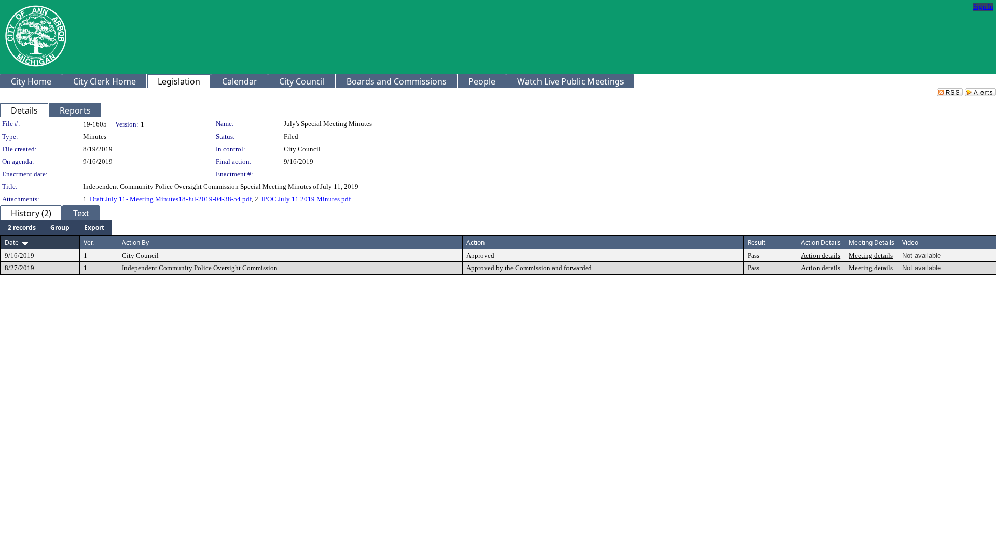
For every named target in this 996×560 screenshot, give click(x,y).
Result (756, 242)
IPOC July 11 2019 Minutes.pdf (306, 199)
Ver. (89, 242)
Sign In (983, 6)
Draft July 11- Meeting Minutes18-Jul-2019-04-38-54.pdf (171, 199)
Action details (820, 255)
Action (475, 242)
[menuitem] (22, 227)
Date (12, 242)
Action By (135, 242)
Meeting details (871, 255)
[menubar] (56, 227)
